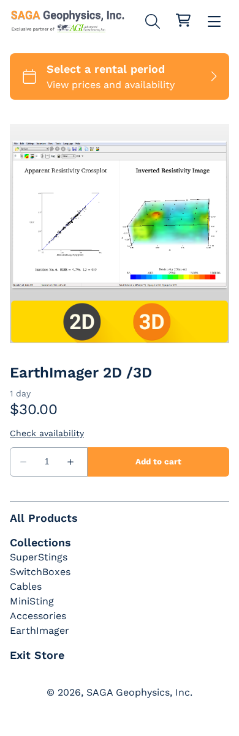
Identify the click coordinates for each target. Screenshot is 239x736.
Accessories (38, 616)
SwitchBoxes (40, 572)
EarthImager (39, 630)
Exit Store (37, 655)
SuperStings (38, 557)
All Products (44, 517)
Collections (40, 542)
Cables (26, 586)
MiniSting (32, 601)
